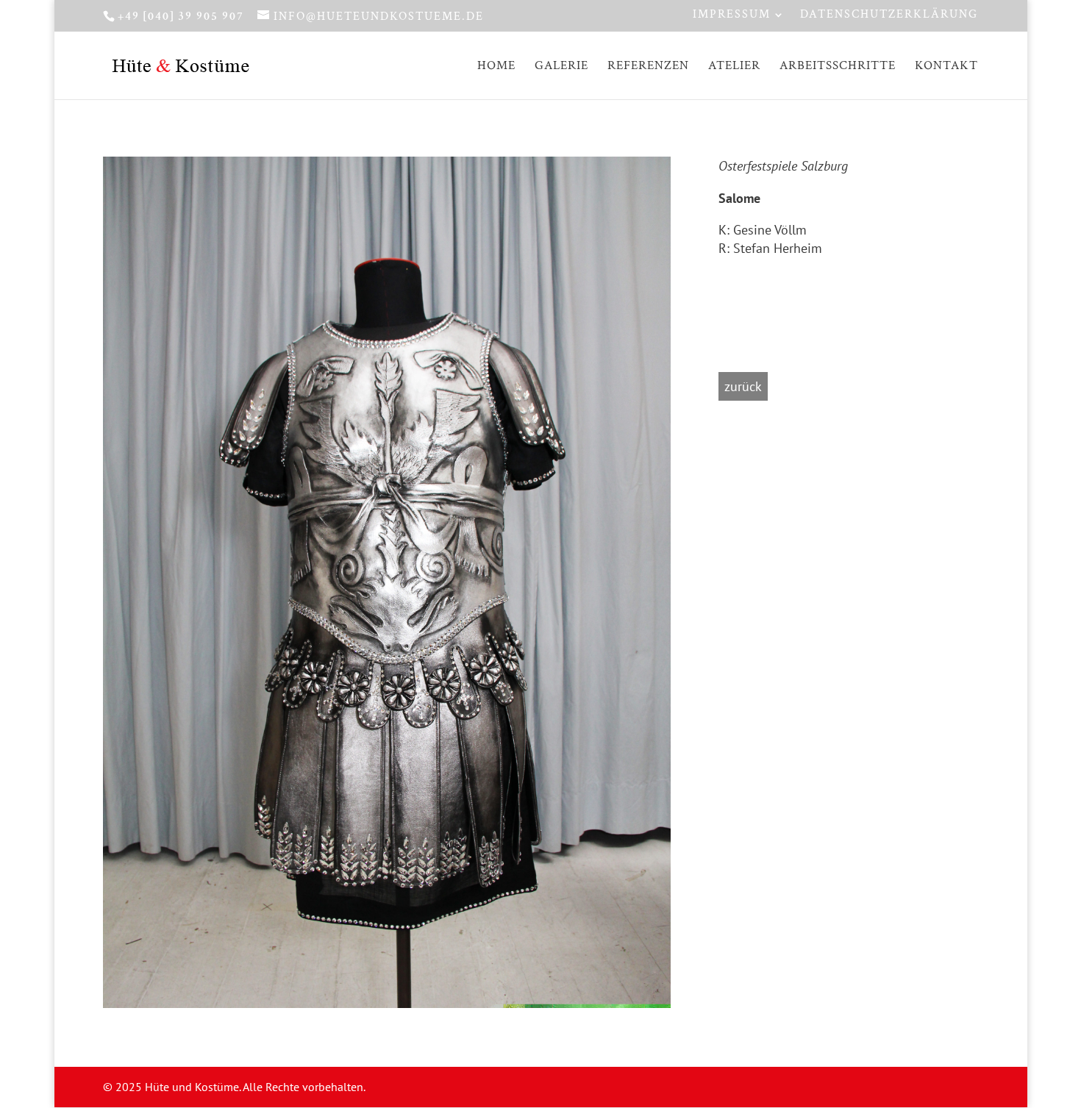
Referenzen (648, 67)
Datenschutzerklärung (889, 15)
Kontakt (946, 67)
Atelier (734, 67)
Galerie (561, 67)
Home (496, 67)
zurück (743, 386)
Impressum (732, 15)
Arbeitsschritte (837, 67)
